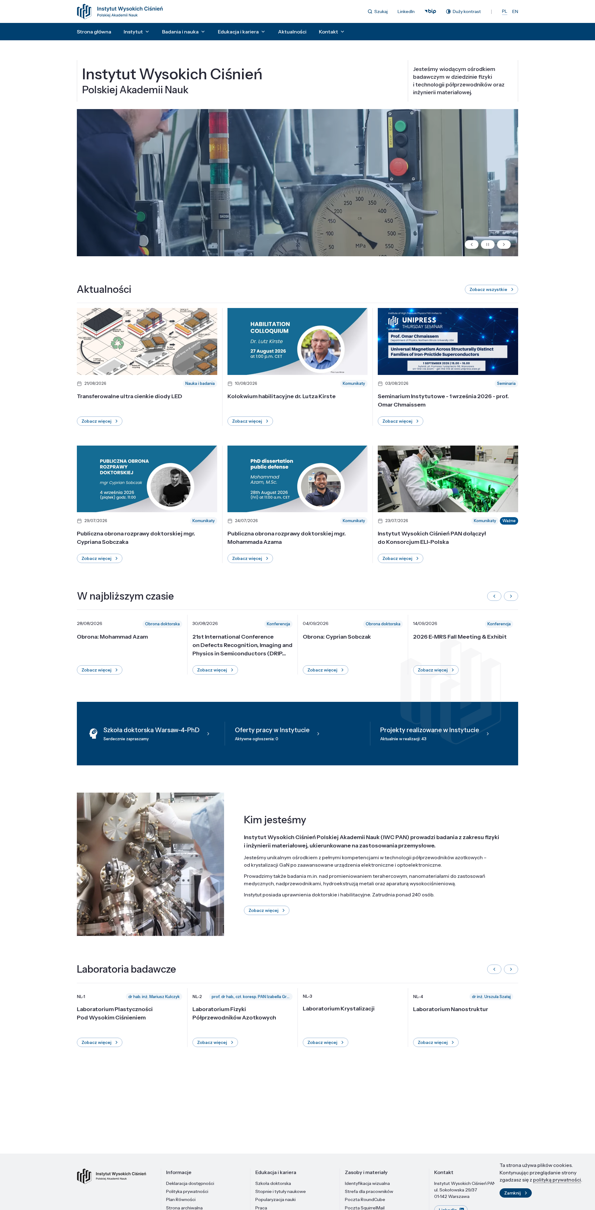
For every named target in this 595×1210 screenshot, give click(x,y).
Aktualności (292, 32)
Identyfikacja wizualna (367, 1183)
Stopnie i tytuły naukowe (280, 1191)
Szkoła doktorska (273, 1183)
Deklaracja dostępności (190, 1183)
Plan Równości (181, 1199)
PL (504, 11)
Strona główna (94, 32)
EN (515, 11)
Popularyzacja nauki (275, 1199)
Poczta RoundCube (365, 1199)
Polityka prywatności (187, 1191)
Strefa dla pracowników (369, 1191)
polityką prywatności (557, 1180)
